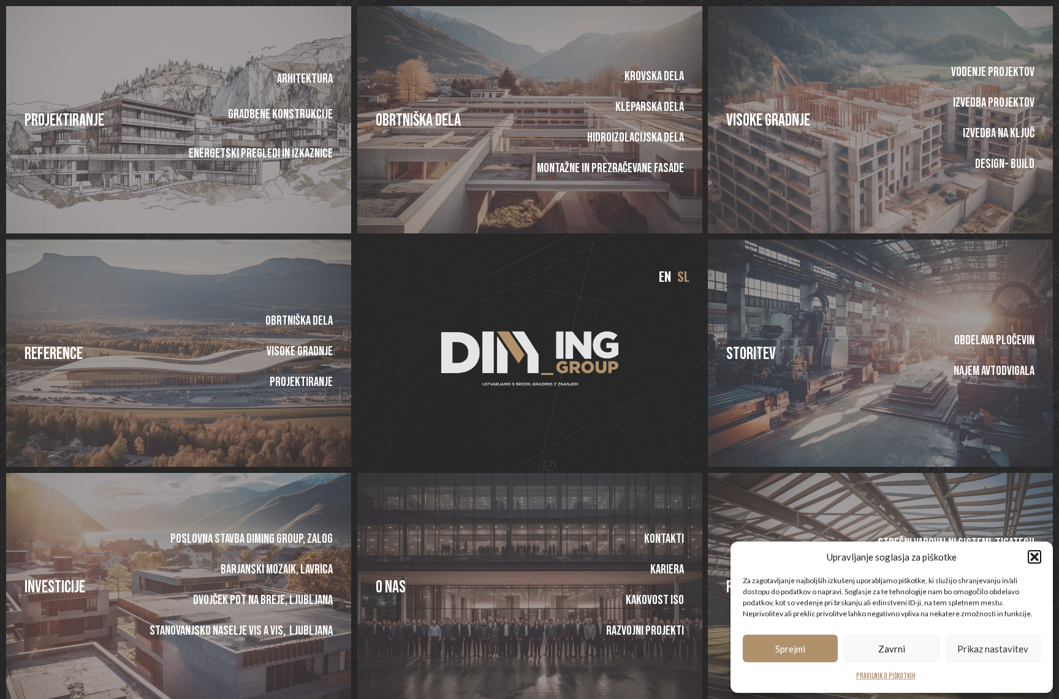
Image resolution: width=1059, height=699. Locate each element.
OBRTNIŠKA (404, 120)
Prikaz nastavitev (992, 648)
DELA (447, 120)
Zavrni (891, 648)
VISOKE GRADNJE (768, 120)
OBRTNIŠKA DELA (299, 320)
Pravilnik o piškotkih (886, 676)
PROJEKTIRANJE (64, 120)
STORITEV (751, 354)
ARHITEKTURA (305, 78)
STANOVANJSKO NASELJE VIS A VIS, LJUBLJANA (241, 630)
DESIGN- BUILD (1004, 164)
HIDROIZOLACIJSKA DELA (634, 137)
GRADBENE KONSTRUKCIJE (280, 114)
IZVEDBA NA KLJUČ (998, 133)
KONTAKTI (663, 538)
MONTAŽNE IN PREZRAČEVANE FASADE (609, 168)
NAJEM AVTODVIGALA (994, 371)
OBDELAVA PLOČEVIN (994, 340)
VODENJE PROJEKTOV (992, 72)
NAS (394, 587)
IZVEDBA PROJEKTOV (993, 102)
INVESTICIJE (55, 587)
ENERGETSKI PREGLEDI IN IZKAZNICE (261, 153)
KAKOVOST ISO (654, 600)
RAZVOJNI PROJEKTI (644, 630)
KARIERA (666, 569)
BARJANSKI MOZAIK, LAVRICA (277, 569)
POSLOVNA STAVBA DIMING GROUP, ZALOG (251, 538)
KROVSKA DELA (653, 76)
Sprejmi (790, 648)
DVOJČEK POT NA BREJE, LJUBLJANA (263, 600)
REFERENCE (54, 354)
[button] (1034, 557)
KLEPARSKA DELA (649, 107)
